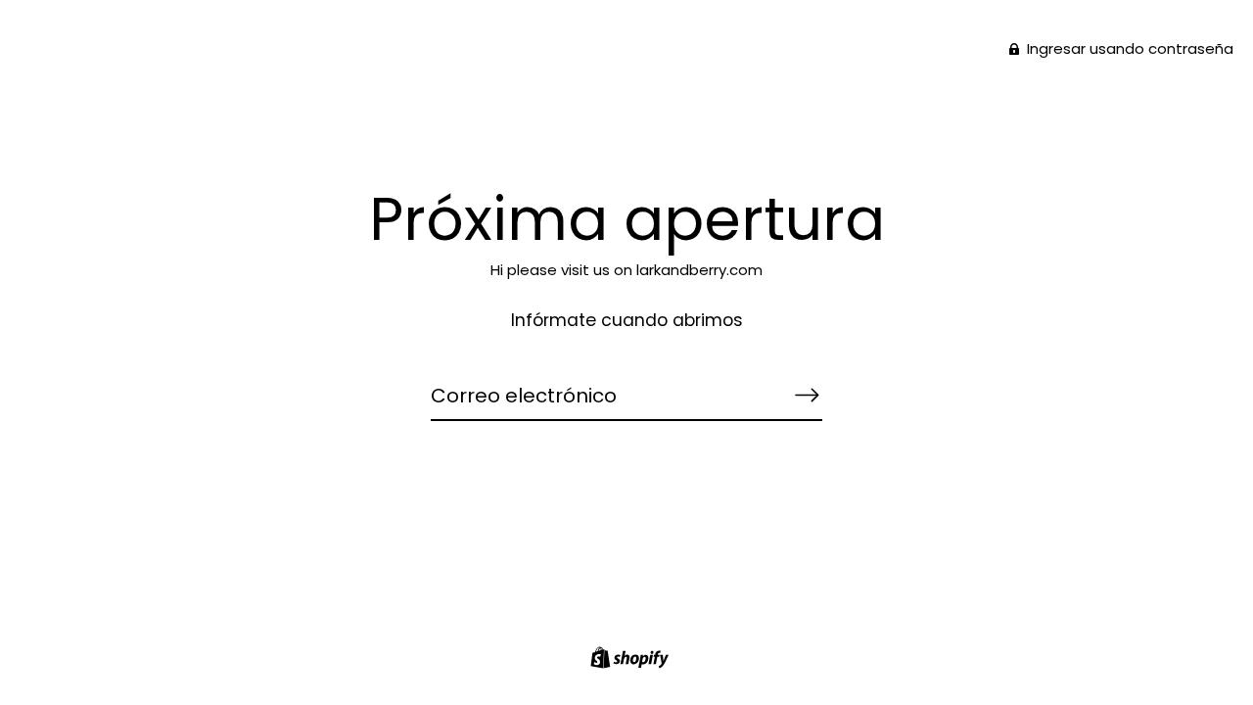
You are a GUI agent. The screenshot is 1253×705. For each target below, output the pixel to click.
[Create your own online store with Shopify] (627, 660)
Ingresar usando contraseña (1128, 48)
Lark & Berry (626, 118)
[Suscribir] (806, 394)
